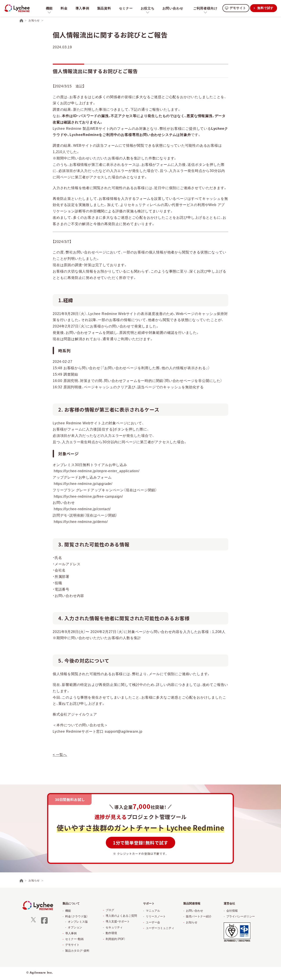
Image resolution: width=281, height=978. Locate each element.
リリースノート (156, 916)
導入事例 (82, 8)
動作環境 (111, 933)
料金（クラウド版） (76, 916)
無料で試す (265, 8)
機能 (68, 910)
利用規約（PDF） (115, 939)
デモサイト (238, 8)
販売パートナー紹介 (199, 916)
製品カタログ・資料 (77, 950)
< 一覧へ (60, 755)
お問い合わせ (172, 8)
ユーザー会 (153, 922)
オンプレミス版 (78, 921)
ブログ (110, 910)
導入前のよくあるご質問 (121, 915)
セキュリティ (114, 927)
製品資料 (104, 8)
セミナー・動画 (74, 939)
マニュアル (153, 910)
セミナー (126, 8)
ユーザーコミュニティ (160, 928)
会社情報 (232, 910)
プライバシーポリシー (240, 916)
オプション (75, 927)
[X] (33, 921)
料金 (64, 8)
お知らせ (191, 922)
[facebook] (44, 923)
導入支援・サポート (118, 921)
